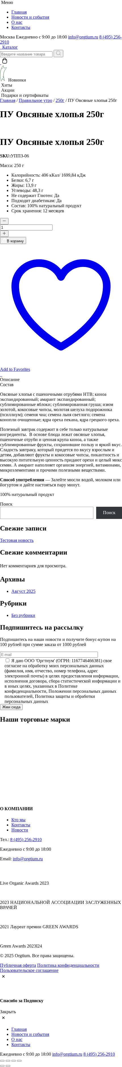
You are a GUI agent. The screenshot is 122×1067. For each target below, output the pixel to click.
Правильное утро (35, 100)
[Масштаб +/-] (2, 1061)
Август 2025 (23, 591)
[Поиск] (58, 53)
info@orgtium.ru (83, 37)
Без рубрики (23, 615)
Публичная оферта (18, 965)
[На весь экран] (8, 1061)
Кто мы (18, 819)
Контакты (20, 27)
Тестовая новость (16, 540)
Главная (19, 12)
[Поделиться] (13, 1061)
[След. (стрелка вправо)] (8, 1066)
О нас (16, 22)
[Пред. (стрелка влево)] (2, 1066)
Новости (19, 829)
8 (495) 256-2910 (26, 839)
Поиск (6, 504)
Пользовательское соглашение (29, 970)
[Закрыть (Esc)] (19, 1061)
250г (60, 100)
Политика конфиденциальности (68, 965)
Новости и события (30, 17)
